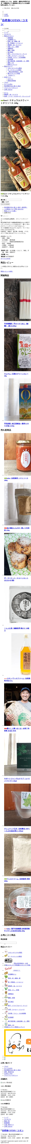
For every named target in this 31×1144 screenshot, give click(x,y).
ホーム (6, 92)
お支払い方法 (8, 1073)
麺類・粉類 (11, 50)
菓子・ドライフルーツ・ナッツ (17, 54)
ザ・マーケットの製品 (14, 70)
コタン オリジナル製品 (15, 68)
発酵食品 (10, 48)
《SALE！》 (11, 75)
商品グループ (8, 66)
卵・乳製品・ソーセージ (15, 43)
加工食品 (10, 52)
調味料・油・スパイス (14, 45)
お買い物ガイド (9, 1124)
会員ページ (7, 77)
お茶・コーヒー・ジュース (16, 55)
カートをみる (8, 1068)
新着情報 (7, 1123)
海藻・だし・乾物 (13, 46)
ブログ (6, 82)
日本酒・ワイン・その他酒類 (16, 57)
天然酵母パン (12, 39)
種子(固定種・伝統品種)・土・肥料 (18, 61)
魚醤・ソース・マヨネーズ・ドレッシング (17, 96)
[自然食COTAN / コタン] (15, 24)
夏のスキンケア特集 (14, 73)
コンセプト (7, 34)
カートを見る (8, 84)
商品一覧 (7, 1121)
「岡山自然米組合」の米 (15, 71)
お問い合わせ (8, 89)
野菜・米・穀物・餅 (14, 41)
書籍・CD (11, 63)
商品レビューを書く (10, 211)
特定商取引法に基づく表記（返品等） (16, 207)
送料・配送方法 (9, 1072)
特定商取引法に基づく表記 (12, 86)
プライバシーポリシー (11, 88)
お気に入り (5, 216)
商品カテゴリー (9, 36)
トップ (6, 32)
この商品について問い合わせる (13, 209)
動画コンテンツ (12, 64)
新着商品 (10, 38)
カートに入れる (5, 258)
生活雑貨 (10, 59)
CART (6, 14)
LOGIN (6, 16)
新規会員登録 (12, 80)
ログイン (10, 79)
